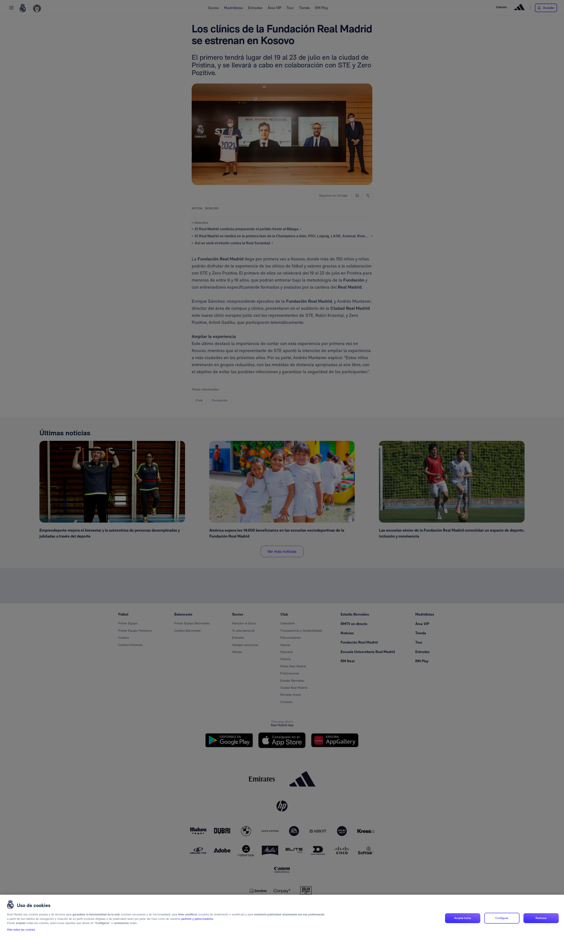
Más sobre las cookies (21, 929)
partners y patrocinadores (197, 918)
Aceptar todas (462, 918)
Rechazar (541, 918)
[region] (282, 916)
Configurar (501, 918)
